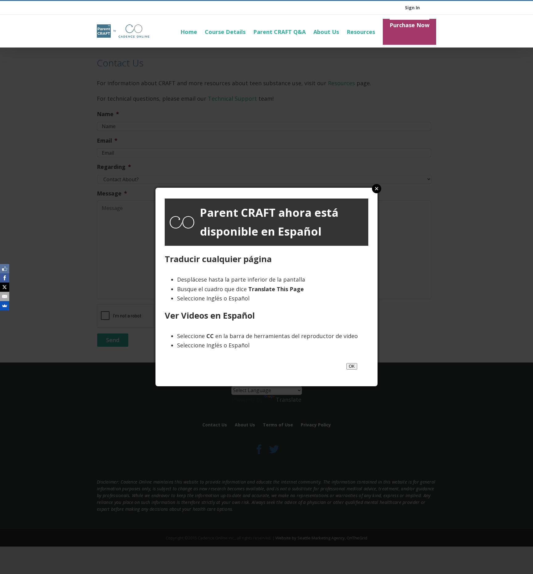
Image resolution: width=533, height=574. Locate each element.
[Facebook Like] (4, 268)
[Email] (4, 296)
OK (352, 366)
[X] (4, 287)
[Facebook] (4, 278)
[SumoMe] (4, 305)
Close (376, 188)
